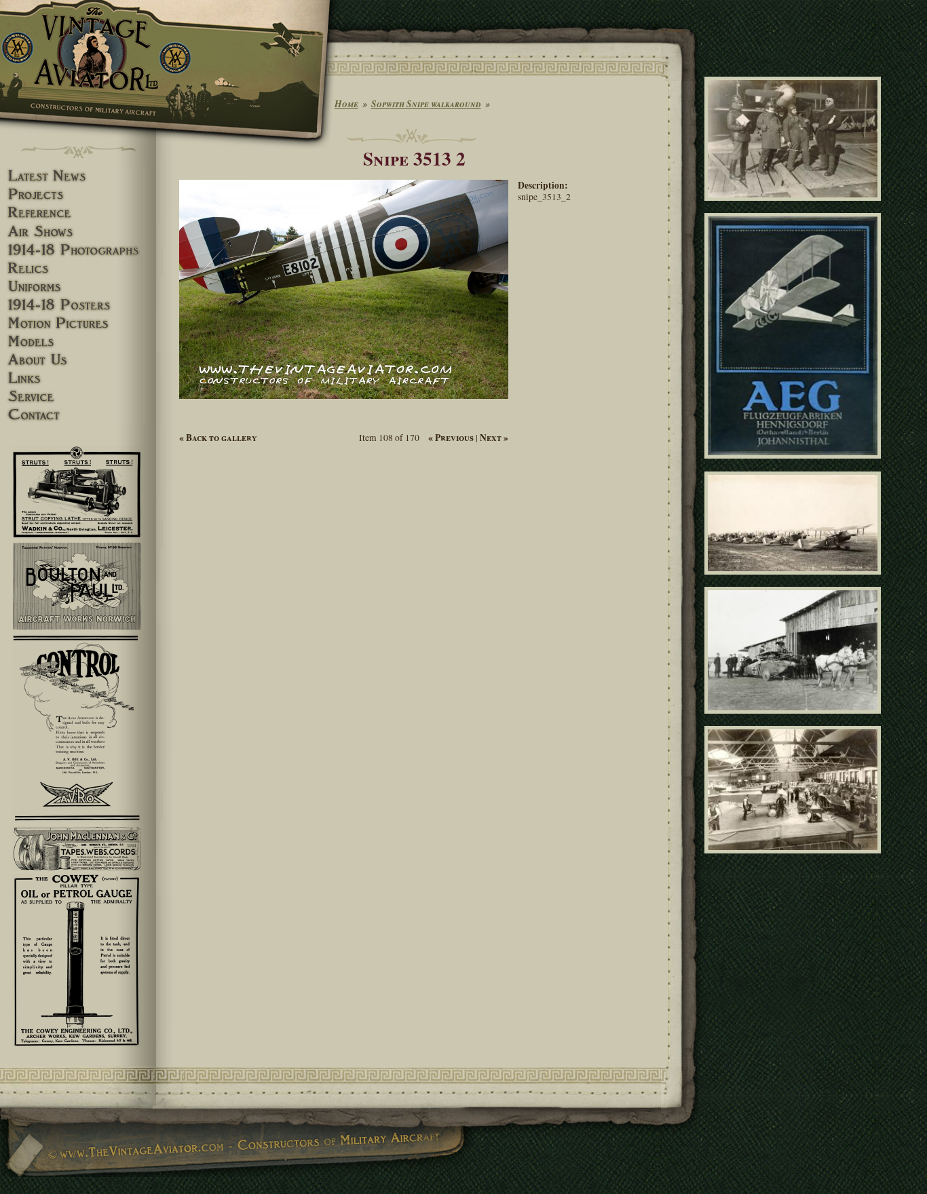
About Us (78, 360)
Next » (494, 437)
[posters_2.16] (795, 464)
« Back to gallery (218, 437)
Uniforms (78, 286)
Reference (78, 213)
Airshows (78, 232)
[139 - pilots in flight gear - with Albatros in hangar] (795, 207)
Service (78, 396)
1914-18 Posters (78, 305)
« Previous (451, 437)
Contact (78, 415)
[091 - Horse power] (795, 720)
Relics (78, 268)
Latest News (78, 176)
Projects (78, 194)
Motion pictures (78, 323)
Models (78, 341)
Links (78, 378)
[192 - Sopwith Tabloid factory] (795, 859)
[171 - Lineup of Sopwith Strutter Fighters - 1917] (795, 580)
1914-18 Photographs (78, 250)
